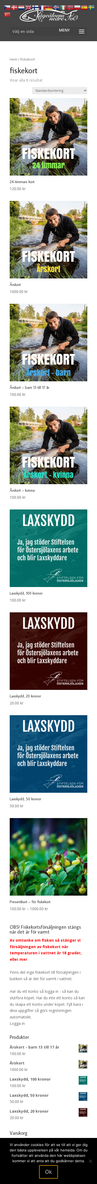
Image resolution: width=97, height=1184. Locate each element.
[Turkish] (7, 13)
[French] (42, 7)
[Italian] (63, 7)
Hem (13, 59)
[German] (49, 7)
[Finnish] (35, 7)
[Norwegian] (70, 7)
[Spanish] (84, 7)
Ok (48, 1172)
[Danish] (14, 7)
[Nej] (90, 1161)
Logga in (17, 1023)
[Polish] (77, 7)
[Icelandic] (56, 7)
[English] (28, 7)
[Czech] (7, 7)
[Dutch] (21, 7)
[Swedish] (91, 7)
